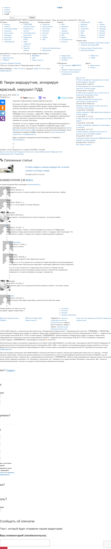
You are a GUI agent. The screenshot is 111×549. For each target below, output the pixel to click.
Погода (102, 31)
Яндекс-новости (31, 320)
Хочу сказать (8, 33)
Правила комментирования (71, 70)
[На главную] (17, 3)
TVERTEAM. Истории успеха (29, 25)
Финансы (84, 26)
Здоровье (84, 24)
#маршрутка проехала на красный (29, 152)
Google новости (67, 58)
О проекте (3, 63)
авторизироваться (33, 184)
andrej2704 (10, 296)
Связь (83, 31)
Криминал (65, 26)
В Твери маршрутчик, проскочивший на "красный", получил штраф (90, 87)
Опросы (93, 67)
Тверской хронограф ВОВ (90, 45)
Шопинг (102, 35)
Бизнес (102, 37)
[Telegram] (2, 113)
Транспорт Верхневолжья (51, 48)
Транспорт (65, 33)
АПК (82, 33)
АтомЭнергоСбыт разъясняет (29, 34)
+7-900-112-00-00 (18, 68)
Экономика (46, 29)
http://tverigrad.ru (18, 140)
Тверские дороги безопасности (92, 48)
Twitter (93, 58)
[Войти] (57, 7)
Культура (45, 33)
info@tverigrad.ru (6, 71)
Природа (103, 29)
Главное (7, 10)
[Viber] (2, 118)
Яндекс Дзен (65, 55)
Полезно (64, 41)
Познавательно (66, 39)
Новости (7, 7)
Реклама (18, 63)
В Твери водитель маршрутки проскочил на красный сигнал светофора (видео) (91, 132)
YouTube (64, 60)
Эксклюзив (8, 37)
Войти (29, 180)
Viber (34, 58)
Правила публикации (68, 315)
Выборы (83, 37)
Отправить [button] (3, 548)
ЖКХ (63, 24)
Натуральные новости (28, 30)
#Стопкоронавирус (11, 29)
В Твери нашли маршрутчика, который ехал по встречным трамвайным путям (92, 94)
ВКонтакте (6, 55)
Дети (101, 22)
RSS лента (94, 55)
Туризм (102, 24)
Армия (83, 35)
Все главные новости (83, 144)
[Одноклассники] (2, 107)
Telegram (6, 60)
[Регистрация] (60, 7)
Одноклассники (8, 58)
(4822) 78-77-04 (39, 68)
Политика (45, 31)
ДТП (62, 35)
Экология (103, 26)
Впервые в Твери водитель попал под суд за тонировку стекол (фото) (92, 107)
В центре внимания (87, 50)
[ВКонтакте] (2, 102)
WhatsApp (35, 55)
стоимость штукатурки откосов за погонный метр (59, 320)
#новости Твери (13, 154)
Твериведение (9, 41)
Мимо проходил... (15, 242)
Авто (44, 39)
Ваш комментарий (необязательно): (23, 535)
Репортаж (7, 39)
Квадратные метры (27, 38)
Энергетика (85, 29)
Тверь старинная (27, 42)
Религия (102, 33)
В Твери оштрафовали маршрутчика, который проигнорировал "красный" (92, 81)
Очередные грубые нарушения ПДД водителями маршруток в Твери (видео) (93, 139)
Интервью (7, 35)
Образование (85, 22)
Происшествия (47, 26)
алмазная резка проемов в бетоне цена (59, 328)
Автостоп (26, 46)
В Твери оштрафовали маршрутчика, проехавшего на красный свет (89, 100)
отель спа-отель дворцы (84, 318)
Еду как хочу (4, 152)
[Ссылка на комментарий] (23, 190)
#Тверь (21, 154)
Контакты (7, 12)
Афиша (45, 37)
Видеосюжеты (95, 65)
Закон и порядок (64, 30)
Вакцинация (46, 50)
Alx (7, 225)
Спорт (44, 35)
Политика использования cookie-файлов (70, 73)
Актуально (8, 31)
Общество (46, 24)
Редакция (11, 63)
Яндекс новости (37, 60)
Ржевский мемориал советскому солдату (95, 43)
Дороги (63, 37)
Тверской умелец (26, 49)
